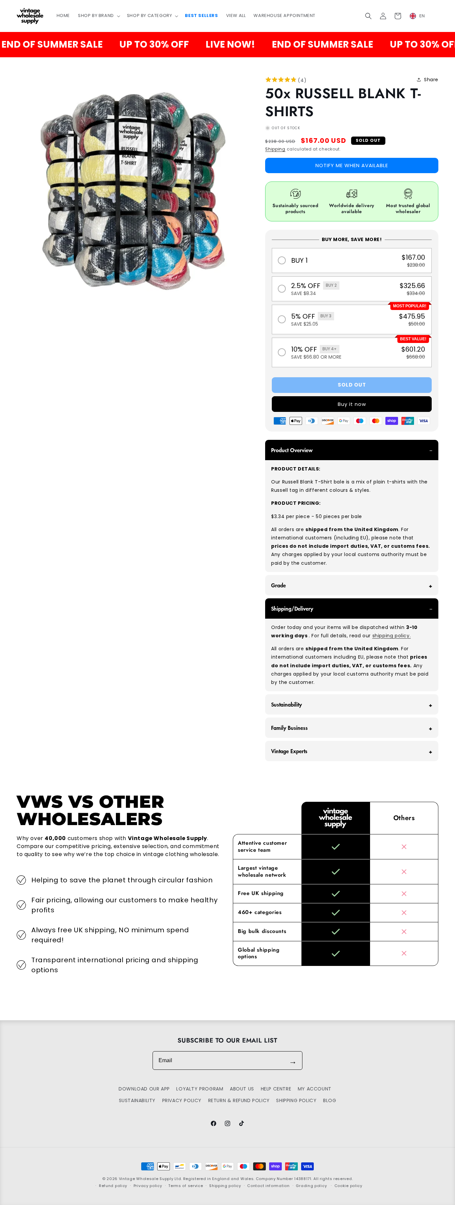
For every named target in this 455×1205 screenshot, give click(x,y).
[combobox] (421, 16)
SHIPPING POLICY (296, 1100)
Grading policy (311, 1185)
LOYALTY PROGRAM (199, 1088)
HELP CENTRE (276, 1088)
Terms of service (185, 1185)
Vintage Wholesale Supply (146, 1178)
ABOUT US (242, 1088)
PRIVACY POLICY (182, 1100)
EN (422, 16)
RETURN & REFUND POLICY (239, 1100)
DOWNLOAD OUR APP (144, 1088)
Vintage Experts (289, 751)
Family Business (289, 728)
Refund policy (113, 1185)
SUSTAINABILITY (137, 1100)
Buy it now (352, 404)
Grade (278, 585)
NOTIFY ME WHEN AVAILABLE (351, 165)
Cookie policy (348, 1185)
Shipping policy (225, 1185)
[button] (98, 16)
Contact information (268, 1185)
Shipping (275, 149)
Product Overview (292, 450)
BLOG (329, 1100)
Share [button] (431, 79)
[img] (281, 81)
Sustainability (286, 704)
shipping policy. (391, 635)
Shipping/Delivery (292, 608)
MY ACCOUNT (314, 1088)
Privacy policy (148, 1185)
